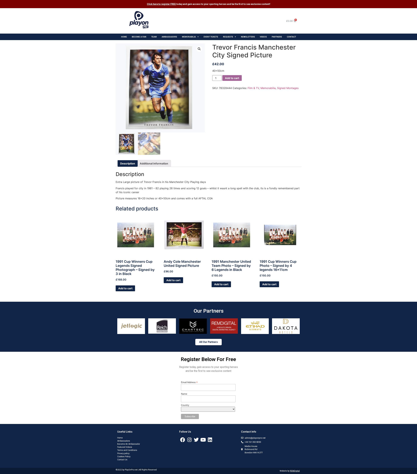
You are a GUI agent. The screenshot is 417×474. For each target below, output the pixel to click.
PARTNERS (277, 37)
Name (184, 394)
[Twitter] (196, 439)
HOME (124, 37)
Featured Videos (124, 447)
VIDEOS (263, 37)
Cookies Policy (123, 456)
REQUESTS (228, 37)
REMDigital (295, 471)
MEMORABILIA (189, 37)
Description (127, 163)
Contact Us (122, 460)
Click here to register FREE (161, 4)
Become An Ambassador (128, 444)
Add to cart (232, 78)
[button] (208, 342)
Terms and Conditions (127, 450)
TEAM (154, 37)
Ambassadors (123, 441)
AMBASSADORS (169, 37)
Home (120, 438)
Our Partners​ (208, 311)
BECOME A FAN (139, 37)
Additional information (154, 163)
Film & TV (253, 88)
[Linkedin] (210, 439)
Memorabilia (268, 88)
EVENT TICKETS (211, 37)
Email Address (189, 382)
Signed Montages (288, 88)
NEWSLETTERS (248, 37)
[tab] (127, 163)
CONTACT (291, 37)
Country (185, 405)
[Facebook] (182, 439)
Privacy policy (123, 453)
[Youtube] (203, 439)
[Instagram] (189, 439)
